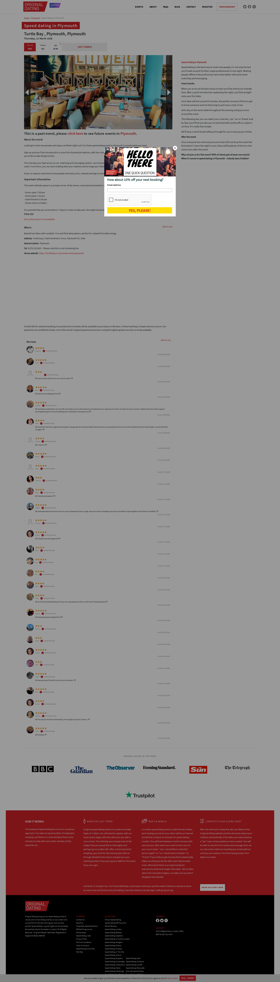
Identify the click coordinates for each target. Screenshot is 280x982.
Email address (114, 184)
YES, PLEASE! (140, 210)
